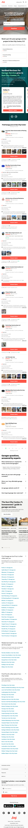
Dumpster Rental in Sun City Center (10, 748)
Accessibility (14, 823)
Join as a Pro (19, 2)
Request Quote (14, 156)
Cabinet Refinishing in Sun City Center (10, 720)
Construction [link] (4, 5)
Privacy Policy (17, 821)
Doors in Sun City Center (7, 741)
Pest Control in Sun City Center (9, 704)
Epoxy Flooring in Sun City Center (9, 725)
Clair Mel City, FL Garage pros (9, 581)
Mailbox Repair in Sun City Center (9, 753)
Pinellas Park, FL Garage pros (9, 626)
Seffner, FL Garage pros (7, 612)
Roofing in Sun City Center (8, 664)
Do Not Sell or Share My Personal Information (14, 825)
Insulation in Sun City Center (8, 739)
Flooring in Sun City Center (8, 694)
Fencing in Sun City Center (8, 708)
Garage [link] (15, 5)
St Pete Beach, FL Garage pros (9, 631)
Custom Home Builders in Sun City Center (11, 655)
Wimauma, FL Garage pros (8, 577)
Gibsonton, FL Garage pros (8, 572)
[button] (4, 151)
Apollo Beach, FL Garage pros (9, 570)
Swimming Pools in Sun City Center (10, 715)
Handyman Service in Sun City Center (10, 699)
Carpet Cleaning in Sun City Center (10, 713)
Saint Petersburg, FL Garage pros (9, 596)
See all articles (7, 514)
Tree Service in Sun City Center (9, 718)
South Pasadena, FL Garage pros (9, 619)
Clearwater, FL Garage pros (8, 621)
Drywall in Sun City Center (8, 744)
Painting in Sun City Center (8, 737)
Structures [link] (10, 5)
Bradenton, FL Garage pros (8, 607)
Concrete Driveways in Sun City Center (11, 657)
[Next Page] (25, 448)
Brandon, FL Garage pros (7, 584)
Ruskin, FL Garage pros (7, 567)
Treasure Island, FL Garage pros (9, 633)
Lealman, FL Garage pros (7, 603)
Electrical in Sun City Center (8, 662)
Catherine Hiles (5, 528)
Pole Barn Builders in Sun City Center (10, 652)
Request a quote (13, 110)
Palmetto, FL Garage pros (8, 588)
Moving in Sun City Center (8, 697)
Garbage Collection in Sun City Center (10, 730)
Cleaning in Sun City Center (8, 711)
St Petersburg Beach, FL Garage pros (10, 598)
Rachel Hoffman (23, 528)
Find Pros (14, 28)
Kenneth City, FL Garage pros (8, 628)
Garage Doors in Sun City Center (9, 660)
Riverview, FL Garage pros (8, 574)
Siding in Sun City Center (7, 667)
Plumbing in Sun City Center (8, 685)
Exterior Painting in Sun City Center (10, 706)
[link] (4, 106)
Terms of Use (10, 821)
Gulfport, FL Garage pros (7, 610)
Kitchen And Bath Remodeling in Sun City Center (13, 687)
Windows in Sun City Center (8, 734)
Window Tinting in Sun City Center (9, 751)
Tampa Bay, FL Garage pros (8, 579)
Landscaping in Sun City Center (9, 692)
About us (3, 776)
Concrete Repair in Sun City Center (10, 732)
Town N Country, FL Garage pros (9, 635)
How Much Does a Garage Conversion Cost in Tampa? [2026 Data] (9, 532)
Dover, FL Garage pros (7, 614)
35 (22, 448)
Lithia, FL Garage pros (7, 591)
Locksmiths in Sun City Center (9, 746)
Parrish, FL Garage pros (7, 593)
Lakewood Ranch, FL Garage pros (9, 605)
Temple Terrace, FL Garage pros (9, 624)
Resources (4, 772)
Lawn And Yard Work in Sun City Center (11, 690)
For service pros (5, 769)
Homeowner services (6, 765)
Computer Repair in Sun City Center (10, 722)
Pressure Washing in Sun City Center (10, 727)
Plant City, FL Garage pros (8, 617)
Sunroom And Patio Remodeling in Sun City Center (13, 701)
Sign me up (14, 796)
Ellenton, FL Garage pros (7, 600)
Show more (24, 147)
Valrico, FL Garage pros (7, 586)
